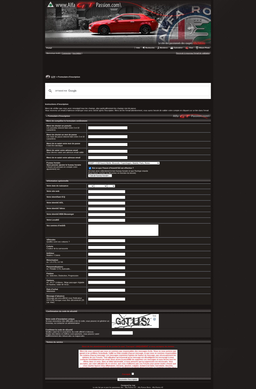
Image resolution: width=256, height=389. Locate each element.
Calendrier (178, 48)
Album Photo (204, 48)
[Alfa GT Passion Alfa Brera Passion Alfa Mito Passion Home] (128, 22)
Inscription (76, 53)
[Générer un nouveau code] (155, 319)
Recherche (150, 48)
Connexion (66, 53)
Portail (49, 48)
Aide (138, 48)
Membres (164, 48)
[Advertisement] (128, 65)
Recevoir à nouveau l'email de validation (193, 53)
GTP (53, 77)
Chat (191, 48)
